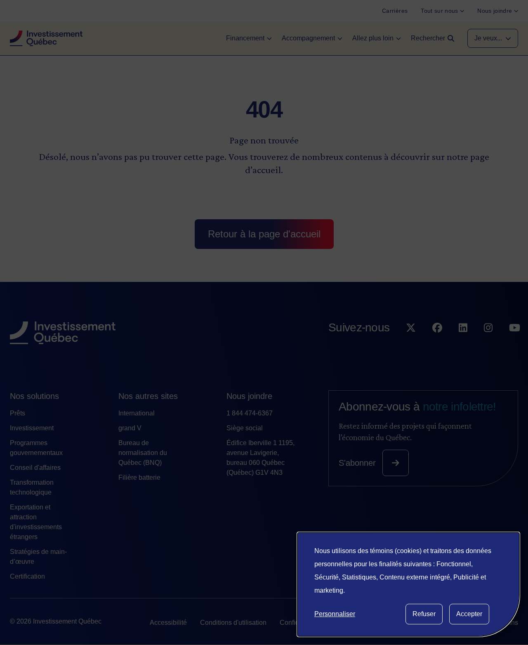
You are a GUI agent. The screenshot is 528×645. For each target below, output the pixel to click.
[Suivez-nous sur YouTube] (514, 344)
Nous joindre (249, 396)
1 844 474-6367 (249, 413)
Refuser (424, 613)
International (136, 413)
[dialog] (408, 584)
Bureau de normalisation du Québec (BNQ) (142, 452)
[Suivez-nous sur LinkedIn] (463, 344)
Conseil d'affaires (35, 467)
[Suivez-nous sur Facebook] (437, 344)
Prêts (17, 413)
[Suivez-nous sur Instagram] (488, 344)
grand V (129, 428)
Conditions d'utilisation (233, 622)
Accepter (469, 613)
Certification (27, 576)
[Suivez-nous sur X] (411, 344)
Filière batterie (139, 477)
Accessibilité (168, 622)
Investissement (32, 428)
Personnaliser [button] (334, 613)
